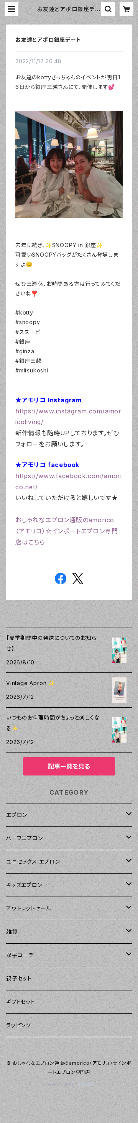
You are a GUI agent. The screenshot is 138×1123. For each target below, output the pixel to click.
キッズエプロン (24, 885)
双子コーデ (20, 955)
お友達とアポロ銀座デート (48, 39)
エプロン (16, 815)
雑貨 (12, 931)
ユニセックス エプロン (33, 861)
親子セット (19, 978)
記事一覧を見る (69, 766)
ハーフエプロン (24, 838)
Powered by (60, 1084)
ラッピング (18, 1025)
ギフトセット (20, 1001)
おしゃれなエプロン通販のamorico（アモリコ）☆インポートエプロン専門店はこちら (66, 531)
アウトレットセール (28, 908)
